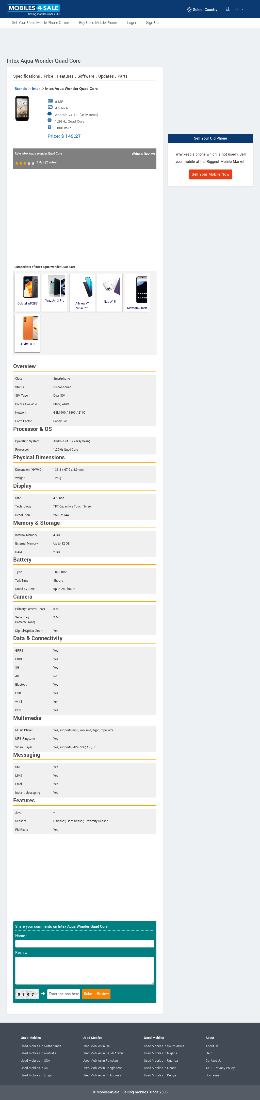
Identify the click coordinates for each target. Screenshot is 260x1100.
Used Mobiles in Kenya (160, 1075)
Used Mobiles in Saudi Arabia (103, 1053)
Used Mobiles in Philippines (102, 1075)
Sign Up (152, 22)
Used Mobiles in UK (34, 1068)
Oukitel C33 (27, 344)
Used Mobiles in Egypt (36, 1075)
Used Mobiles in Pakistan (100, 1060)
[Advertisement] (130, 41)
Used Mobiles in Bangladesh (102, 1068)
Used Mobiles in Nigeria (160, 1053)
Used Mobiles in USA (35, 1060)
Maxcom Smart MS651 (137, 308)
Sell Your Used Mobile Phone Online (40, 22)
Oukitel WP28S (28, 303)
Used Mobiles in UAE (97, 1046)
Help (209, 1053)
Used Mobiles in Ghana (160, 1068)
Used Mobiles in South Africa (164, 1046)
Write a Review (143, 154)
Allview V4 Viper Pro (82, 305)
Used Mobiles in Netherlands (41, 1046)
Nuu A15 (110, 302)
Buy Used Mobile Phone (98, 22)
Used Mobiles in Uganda (161, 1060)
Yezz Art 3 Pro (54, 301)
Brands (20, 89)
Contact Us (213, 1060)
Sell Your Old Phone (210, 138)
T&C (209, 1068)
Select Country (204, 9)
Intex (36, 89)
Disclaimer (213, 1075)
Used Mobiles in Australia (38, 1053)
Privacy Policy (225, 1068)
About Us (212, 1046)
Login (236, 9)
